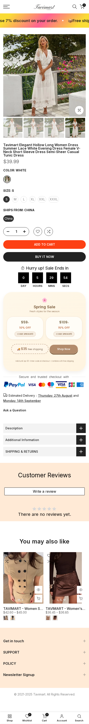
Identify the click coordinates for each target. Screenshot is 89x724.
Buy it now (44, 257)
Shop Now (63, 349)
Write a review (44, 491)
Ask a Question (14, 410)
